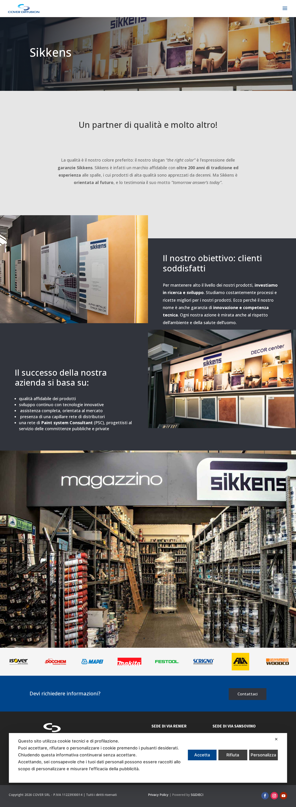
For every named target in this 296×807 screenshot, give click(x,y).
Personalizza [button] (263, 754)
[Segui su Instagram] (274, 795)
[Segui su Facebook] (265, 795)
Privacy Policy (158, 794)
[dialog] (148, 758)
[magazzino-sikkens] (148, 646)
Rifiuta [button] (232, 754)
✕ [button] (276, 739)
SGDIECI (197, 794)
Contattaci (247, 694)
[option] (19, 661)
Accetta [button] (202, 754)
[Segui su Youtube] (283, 795)
